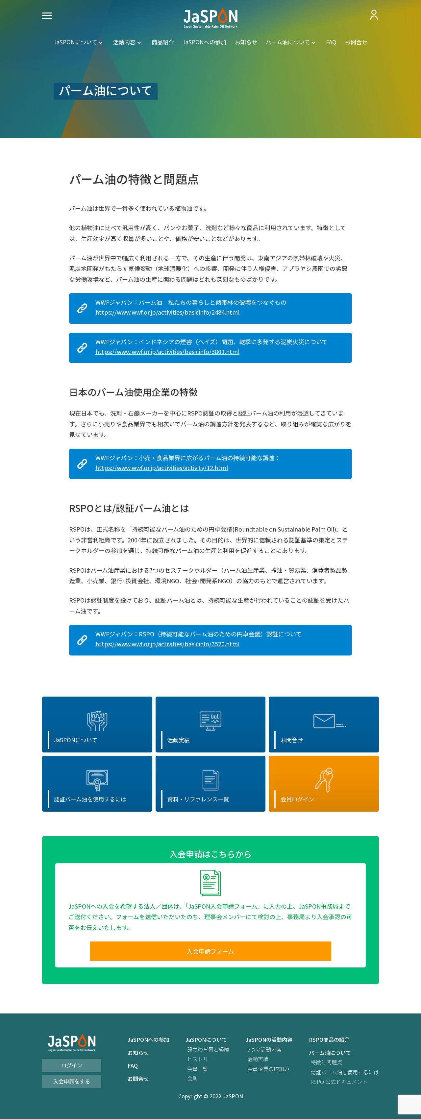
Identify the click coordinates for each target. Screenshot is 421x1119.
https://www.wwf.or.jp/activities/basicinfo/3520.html (167, 644)
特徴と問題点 (326, 1062)
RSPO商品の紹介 (329, 1039)
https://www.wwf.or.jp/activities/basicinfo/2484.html (167, 312)
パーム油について (288, 42)
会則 (192, 1078)
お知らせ (246, 42)
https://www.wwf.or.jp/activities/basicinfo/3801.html (167, 351)
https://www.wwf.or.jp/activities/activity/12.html (161, 468)
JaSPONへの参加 (204, 42)
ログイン (71, 1065)
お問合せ (356, 42)
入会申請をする (71, 1081)
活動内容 (124, 42)
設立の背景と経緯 (208, 1049)
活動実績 (257, 1059)
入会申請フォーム (210, 951)
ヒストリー (200, 1059)
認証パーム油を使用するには (344, 1072)
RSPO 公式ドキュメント (338, 1082)
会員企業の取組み (268, 1069)
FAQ (331, 42)
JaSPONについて (75, 42)
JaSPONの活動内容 (269, 1039)
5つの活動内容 (264, 1049)
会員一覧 (197, 1069)
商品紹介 (163, 42)
